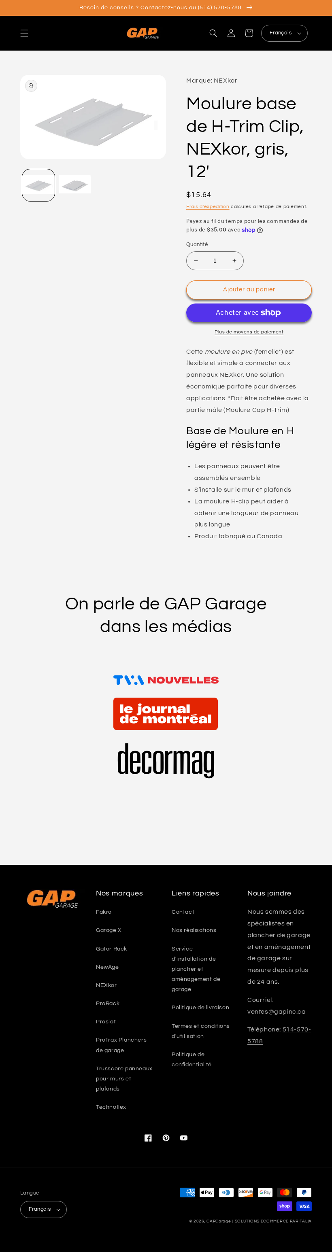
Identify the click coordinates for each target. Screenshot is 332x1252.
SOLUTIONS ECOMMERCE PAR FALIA (273, 1221)
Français (281, 33)
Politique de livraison (200, 1007)
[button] (24, 33)
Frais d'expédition (208, 206)
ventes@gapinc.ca (276, 1011)
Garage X (109, 930)
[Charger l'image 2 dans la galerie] (75, 185)
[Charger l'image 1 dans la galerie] (38, 185)
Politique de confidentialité (192, 1059)
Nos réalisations (194, 930)
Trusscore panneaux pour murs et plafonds (124, 1079)
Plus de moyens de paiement (249, 332)
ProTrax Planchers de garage (121, 1045)
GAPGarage (218, 1221)
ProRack (107, 1003)
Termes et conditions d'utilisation (201, 1031)
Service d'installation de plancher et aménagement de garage (196, 969)
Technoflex (111, 1107)
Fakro (104, 912)
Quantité (197, 244)
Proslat (106, 1022)
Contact (183, 912)
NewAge (107, 967)
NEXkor (106, 985)
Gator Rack (111, 949)
